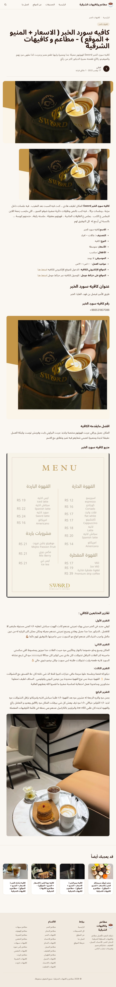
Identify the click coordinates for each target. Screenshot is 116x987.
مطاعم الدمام (51, 931)
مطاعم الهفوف (21, 931)
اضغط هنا (42, 269)
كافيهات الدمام (50, 943)
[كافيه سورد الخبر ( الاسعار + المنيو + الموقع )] (58, 174)
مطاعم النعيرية (21, 935)
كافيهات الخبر (94, 17)
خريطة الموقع (79, 943)
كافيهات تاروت (21, 962)
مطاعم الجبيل (50, 947)
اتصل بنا (25, 4)
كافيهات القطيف (49, 966)
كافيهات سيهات (20, 943)
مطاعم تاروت (22, 955)
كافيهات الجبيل (50, 958)
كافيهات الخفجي (20, 951)
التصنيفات (50, 4)
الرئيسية (62, 4)
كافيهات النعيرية (20, 958)
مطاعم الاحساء (50, 939)
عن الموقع (37, 4)
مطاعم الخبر (51, 927)
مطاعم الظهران (50, 955)
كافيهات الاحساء (49, 962)
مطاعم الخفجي (21, 939)
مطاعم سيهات (21, 927)
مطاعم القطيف (50, 951)
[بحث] (5, 4)
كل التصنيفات (78, 931)
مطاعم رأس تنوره (20, 947)
